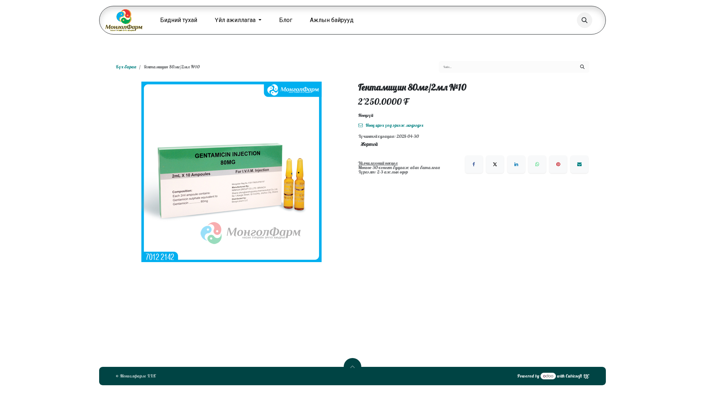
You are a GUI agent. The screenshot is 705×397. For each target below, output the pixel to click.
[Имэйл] (579, 164)
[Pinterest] (558, 164)
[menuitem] (178, 20)
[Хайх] (582, 67)
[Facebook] (474, 164)
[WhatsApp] (537, 164)
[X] (495, 164)
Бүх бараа (126, 66)
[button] (584, 20)
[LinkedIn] (516, 164)
